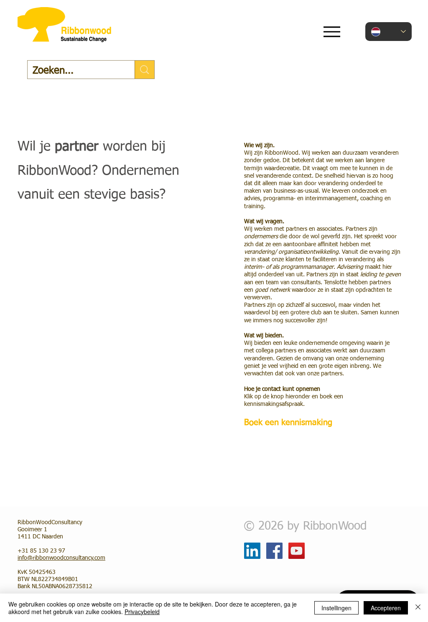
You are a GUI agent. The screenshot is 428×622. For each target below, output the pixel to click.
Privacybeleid (142, 611)
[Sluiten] (418, 607)
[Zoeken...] (144, 70)
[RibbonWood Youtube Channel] (296, 551)
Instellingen (336, 608)
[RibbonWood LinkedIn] (252, 551)
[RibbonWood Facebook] (274, 551)
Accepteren (386, 608)
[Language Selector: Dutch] (388, 31)
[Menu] (331, 31)
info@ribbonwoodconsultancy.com (61, 558)
